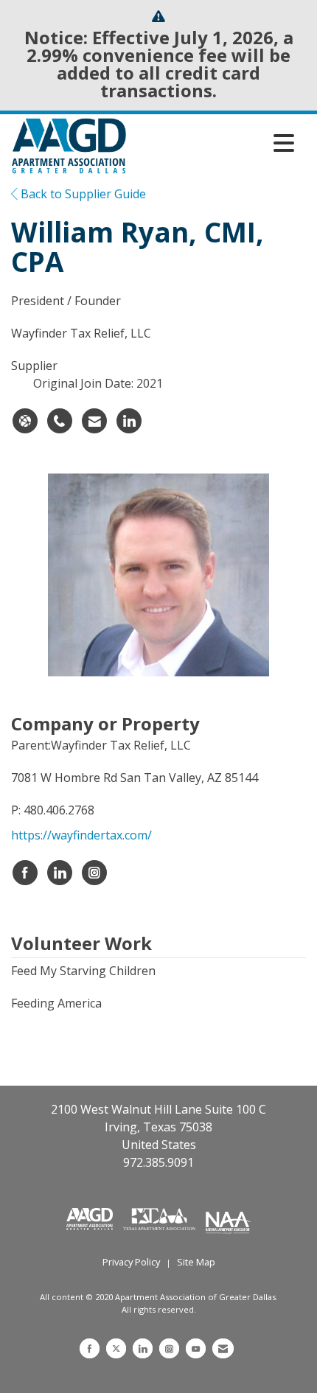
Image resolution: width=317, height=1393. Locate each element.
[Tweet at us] (116, 1348)
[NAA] (228, 1217)
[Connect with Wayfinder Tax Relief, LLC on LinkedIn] (60, 873)
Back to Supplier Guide (82, 194)
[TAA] (160, 1217)
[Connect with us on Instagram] (169, 1348)
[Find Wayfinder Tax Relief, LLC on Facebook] (25, 873)
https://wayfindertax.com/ (81, 835)
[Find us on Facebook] (90, 1348)
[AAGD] (91, 1217)
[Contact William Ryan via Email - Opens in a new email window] (94, 421)
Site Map (196, 1261)
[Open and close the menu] (214, 143)
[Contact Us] (223, 1348)
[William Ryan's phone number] (60, 421)
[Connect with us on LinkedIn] (143, 1348)
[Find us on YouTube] (196, 1348)
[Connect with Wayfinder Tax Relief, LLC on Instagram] (94, 873)
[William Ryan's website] (25, 421)
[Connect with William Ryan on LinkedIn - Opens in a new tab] (129, 421)
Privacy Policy (131, 1261)
